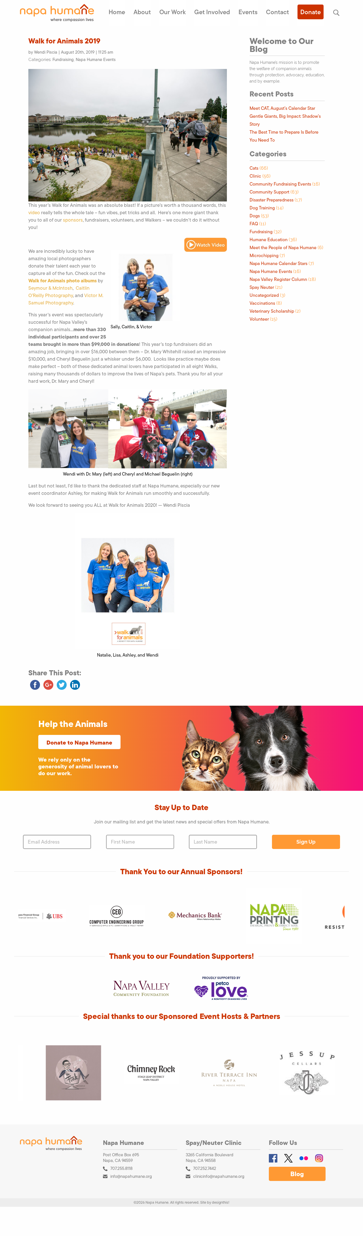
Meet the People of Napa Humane (283, 247)
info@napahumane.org (131, 1176)
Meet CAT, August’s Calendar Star (282, 108)
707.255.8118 (121, 1168)
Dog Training (262, 208)
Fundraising (63, 59)
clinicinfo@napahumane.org (218, 1176)
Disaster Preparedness (272, 200)
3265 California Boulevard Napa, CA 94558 (209, 1157)
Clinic (255, 176)
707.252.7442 (204, 1168)
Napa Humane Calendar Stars (278, 263)
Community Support (269, 192)
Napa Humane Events (96, 59)
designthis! (220, 1202)
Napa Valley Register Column (278, 279)
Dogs (255, 216)
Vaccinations (262, 303)
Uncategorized (264, 295)
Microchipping (264, 255)
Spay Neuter (262, 287)
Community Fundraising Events (280, 184)
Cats (254, 168)
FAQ (254, 223)
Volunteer (259, 319)
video (34, 212)
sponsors (73, 219)
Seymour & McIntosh (50, 288)
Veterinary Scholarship (272, 311)
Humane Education (269, 239)
